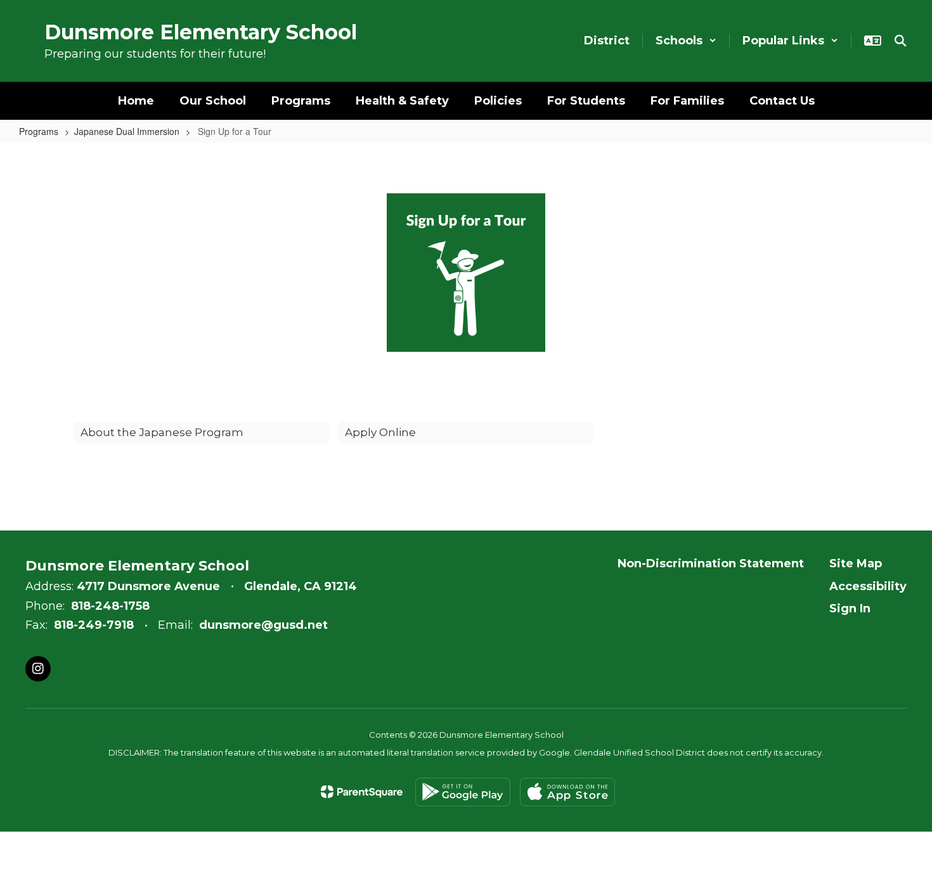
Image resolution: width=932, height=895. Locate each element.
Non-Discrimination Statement (711, 563)
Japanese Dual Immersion (126, 131)
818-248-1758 (110, 606)
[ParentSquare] (362, 791)
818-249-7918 (94, 625)
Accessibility (868, 586)
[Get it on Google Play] (462, 792)
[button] (686, 41)
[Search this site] (900, 40)
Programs (38, 131)
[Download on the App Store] (567, 792)
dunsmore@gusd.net (263, 625)
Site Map (855, 563)
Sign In (850, 608)
